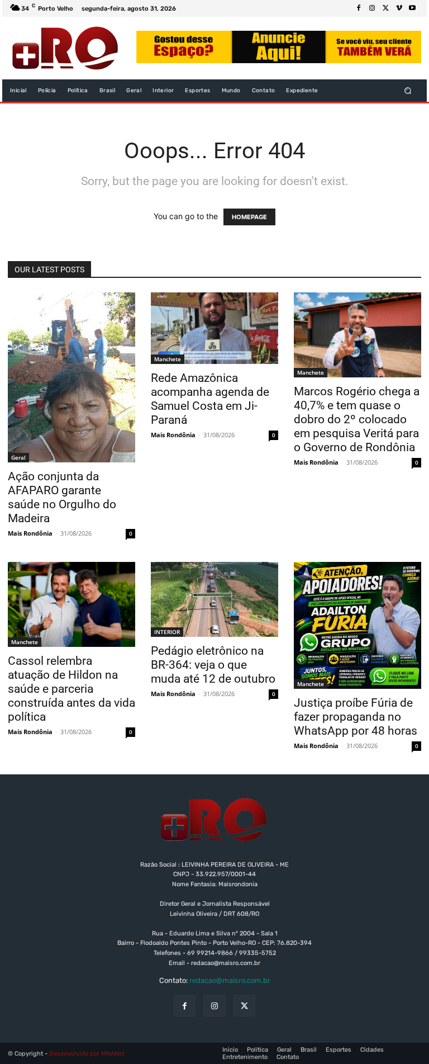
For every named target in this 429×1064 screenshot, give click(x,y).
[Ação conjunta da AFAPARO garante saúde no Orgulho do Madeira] (71, 377)
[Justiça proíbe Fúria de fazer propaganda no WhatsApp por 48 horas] (357, 625)
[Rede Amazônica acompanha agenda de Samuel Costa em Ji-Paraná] (214, 328)
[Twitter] (385, 8)
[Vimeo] (399, 8)
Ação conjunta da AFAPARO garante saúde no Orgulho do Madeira (62, 497)
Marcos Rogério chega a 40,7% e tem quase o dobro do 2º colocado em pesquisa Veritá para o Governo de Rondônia (357, 419)
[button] (408, 91)
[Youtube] (412, 8)
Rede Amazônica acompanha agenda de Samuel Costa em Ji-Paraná (210, 399)
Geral (18, 457)
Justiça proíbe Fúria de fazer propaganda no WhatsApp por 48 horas (355, 716)
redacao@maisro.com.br (229, 980)
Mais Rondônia (30, 533)
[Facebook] (358, 8)
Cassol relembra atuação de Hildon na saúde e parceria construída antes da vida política (71, 688)
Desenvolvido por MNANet (87, 1053)
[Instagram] (372, 8)
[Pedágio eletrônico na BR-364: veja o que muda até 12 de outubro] (214, 599)
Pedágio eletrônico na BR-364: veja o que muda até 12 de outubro (213, 664)
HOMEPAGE (249, 217)
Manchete (167, 359)
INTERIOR (167, 632)
